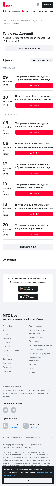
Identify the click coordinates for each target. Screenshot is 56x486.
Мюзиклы (42, 11)
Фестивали (7, 358)
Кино (26, 11)
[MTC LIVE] (7, 4)
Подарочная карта (11, 354)
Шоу (31, 368)
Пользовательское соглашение (37, 331)
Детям (32, 372)
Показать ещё (28, 246)
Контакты (7, 390)
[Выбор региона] (38, 4)
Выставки (7, 362)
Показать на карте (29, 48)
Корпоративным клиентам (41, 345)
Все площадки (23, 20)
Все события (14, 11)
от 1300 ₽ (34, 85)
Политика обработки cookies (21, 393)
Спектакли (7, 342)
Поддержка (34, 341)
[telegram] (13, 410)
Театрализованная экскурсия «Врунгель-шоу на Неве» (31, 125)
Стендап (6, 346)
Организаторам (36, 349)
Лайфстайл (8, 371)
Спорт (33, 11)
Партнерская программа (40, 353)
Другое (36, 20)
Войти (47, 4)
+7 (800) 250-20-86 (12, 386)
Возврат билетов (36, 337)
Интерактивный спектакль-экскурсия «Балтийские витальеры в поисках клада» (34, 97)
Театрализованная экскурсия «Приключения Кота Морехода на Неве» (34, 78)
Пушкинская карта (11, 350)
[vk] (5, 410)
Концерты (33, 364)
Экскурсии (7, 367)
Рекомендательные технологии (37, 358)
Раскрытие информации (24, 390)
